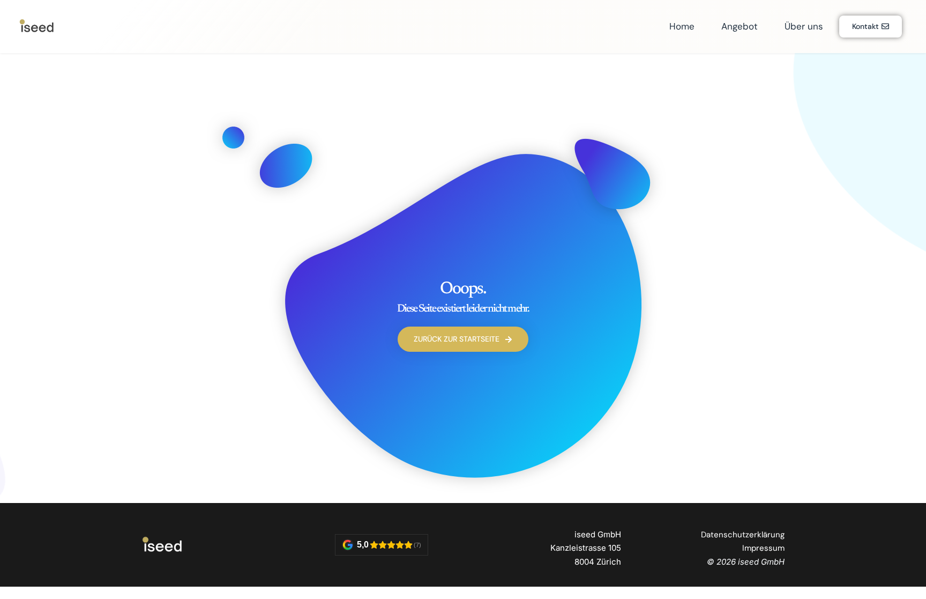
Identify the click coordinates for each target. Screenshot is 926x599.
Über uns (804, 26)
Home (681, 26)
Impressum (763, 548)
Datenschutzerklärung (743, 534)
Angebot (739, 26)
